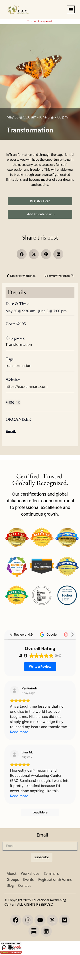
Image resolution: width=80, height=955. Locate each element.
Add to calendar (39, 214)
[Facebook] (15, 920)
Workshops (30, 873)
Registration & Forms (55, 879)
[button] (71, 9)
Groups (13, 879)
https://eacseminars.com (27, 386)
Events (28, 879)
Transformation (19, 344)
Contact (24, 885)
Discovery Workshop (23, 276)
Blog (10, 885)
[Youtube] (40, 920)
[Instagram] (27, 920)
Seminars (51, 873)
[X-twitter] (52, 920)
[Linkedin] (46, 931)
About (11, 873)
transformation (18, 365)
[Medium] (64, 920)
